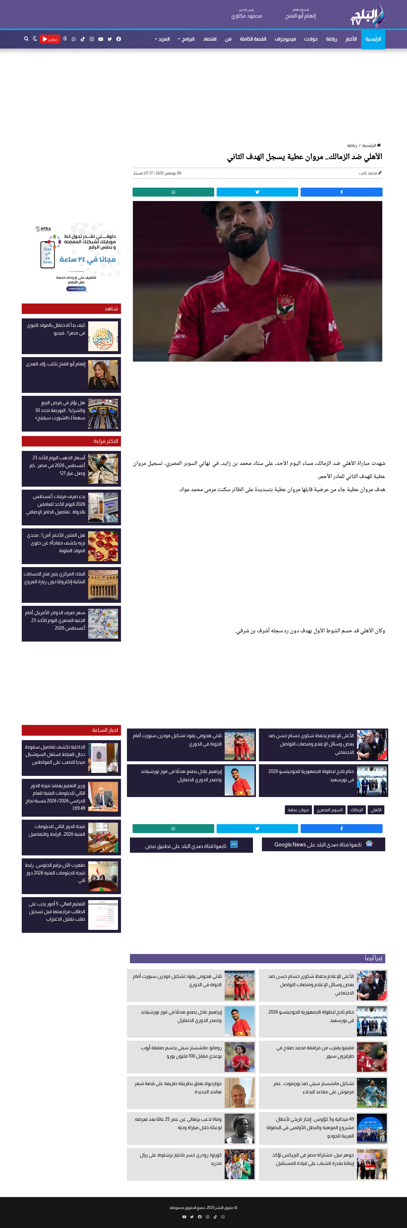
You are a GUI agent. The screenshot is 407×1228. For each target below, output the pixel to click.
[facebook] (341, 192)
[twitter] (257, 192)
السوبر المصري (330, 809)
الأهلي (376, 809)
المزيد (164, 38)
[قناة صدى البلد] (367, 14)
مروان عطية (298, 809)
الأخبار (351, 38)
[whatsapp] (173, 192)
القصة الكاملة (253, 38)
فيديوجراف (285, 38)
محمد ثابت (368, 173)
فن (228, 38)
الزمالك (356, 809)
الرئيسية (373, 38)
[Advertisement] (206, 96)
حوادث (311, 38)
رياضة (331, 38)
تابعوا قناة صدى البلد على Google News (318, 845)
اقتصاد (210, 38)
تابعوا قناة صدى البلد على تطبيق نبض (186, 846)
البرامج (188, 38)
